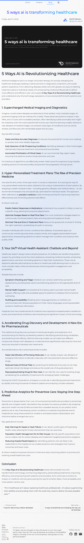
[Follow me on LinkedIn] (75, 534)
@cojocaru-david (75, 21)
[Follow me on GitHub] (71, 534)
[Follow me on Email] (80, 534)
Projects (39, 2)
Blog (50, 2)
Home (27, 2)
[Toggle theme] (59, 2)
